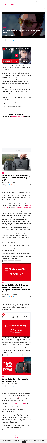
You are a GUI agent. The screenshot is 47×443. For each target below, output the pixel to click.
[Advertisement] (16, 44)
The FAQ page (5, 239)
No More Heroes (20, 106)
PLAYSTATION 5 (13, 8)
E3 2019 (5, 106)
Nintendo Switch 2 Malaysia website (18, 403)
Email (22, 116)
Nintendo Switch (14, 106)
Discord (18, 116)
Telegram (13, 116)
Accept (24, 441)
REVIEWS (7, 8)
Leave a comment (17, 150)
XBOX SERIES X (19, 8)
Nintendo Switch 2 (18, 261)
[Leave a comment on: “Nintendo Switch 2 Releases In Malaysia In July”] (30, 386)
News (5, 27)
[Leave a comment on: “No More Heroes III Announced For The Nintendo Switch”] (30, 40)
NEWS (3, 8)
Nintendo (9, 106)
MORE (24, 8)
